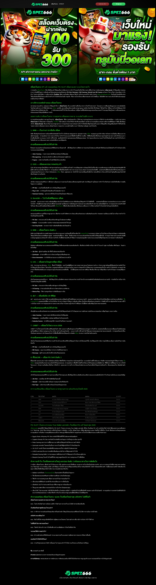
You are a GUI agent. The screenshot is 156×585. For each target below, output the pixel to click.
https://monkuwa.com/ (104, 94)
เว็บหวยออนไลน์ (49, 472)
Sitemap (61, 4)
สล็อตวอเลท (34, 428)
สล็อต (54, 108)
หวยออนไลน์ (84, 233)
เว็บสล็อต (56, 121)
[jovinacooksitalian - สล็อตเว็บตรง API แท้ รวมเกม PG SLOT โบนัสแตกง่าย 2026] (40, 4)
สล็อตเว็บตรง (54, 4)
